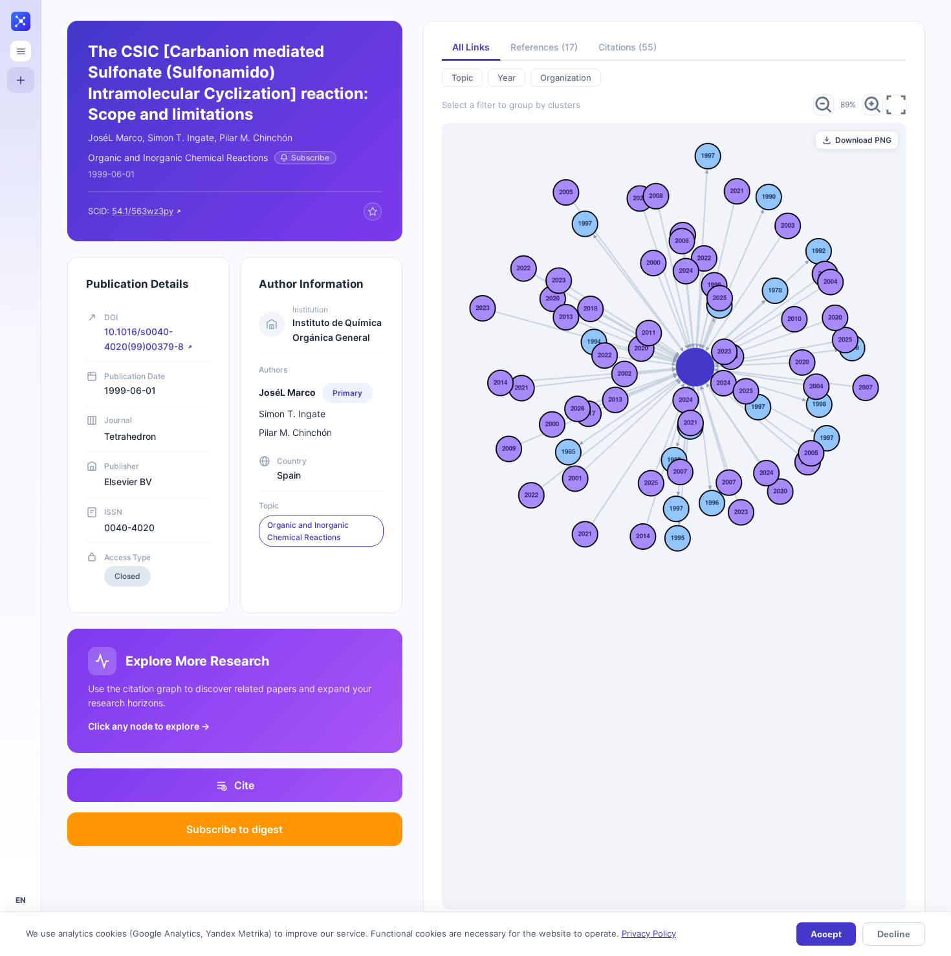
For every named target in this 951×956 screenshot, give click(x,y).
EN (21, 900)
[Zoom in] (872, 104)
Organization (565, 77)
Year (506, 77)
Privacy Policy (649, 933)
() (544, 46)
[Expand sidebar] (40, 478)
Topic (462, 77)
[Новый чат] (20, 80)
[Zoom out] (823, 104)
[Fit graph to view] (896, 104)
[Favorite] (373, 211)
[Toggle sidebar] (21, 51)
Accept (826, 934)
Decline (893, 934)
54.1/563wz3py (142, 211)
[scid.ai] (21, 22)
